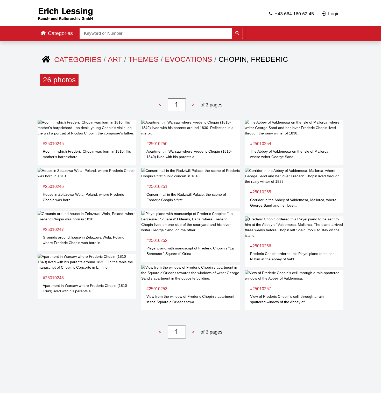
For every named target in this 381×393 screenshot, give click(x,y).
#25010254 (260, 143)
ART (115, 59)
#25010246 (53, 186)
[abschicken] (237, 33)
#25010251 (156, 186)
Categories (78, 60)
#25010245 (53, 143)
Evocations (188, 59)
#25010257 (260, 289)
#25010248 (53, 278)
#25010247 (53, 229)
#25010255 (260, 192)
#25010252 (156, 240)
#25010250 (156, 143)
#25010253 (156, 289)
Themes (143, 59)
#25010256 (260, 246)
